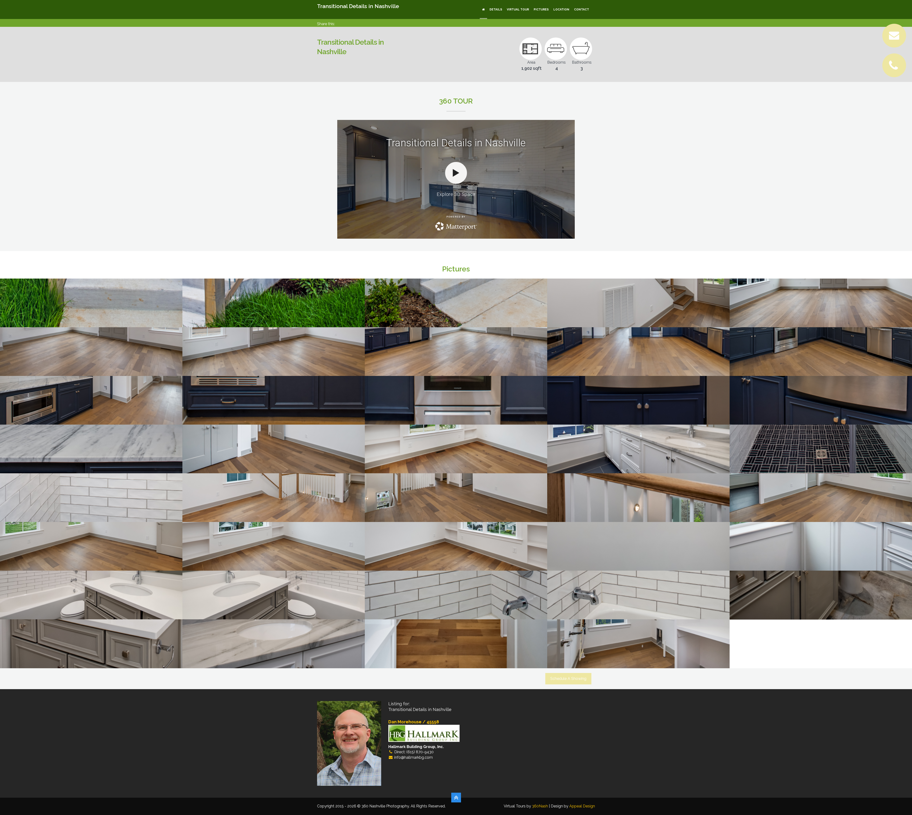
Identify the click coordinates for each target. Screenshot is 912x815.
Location (561, 9)
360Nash (540, 806)
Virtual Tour (518, 9)
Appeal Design (582, 806)
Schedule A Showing (568, 678)
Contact (581, 9)
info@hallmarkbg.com (413, 757)
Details (495, 9)
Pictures (541, 9)
